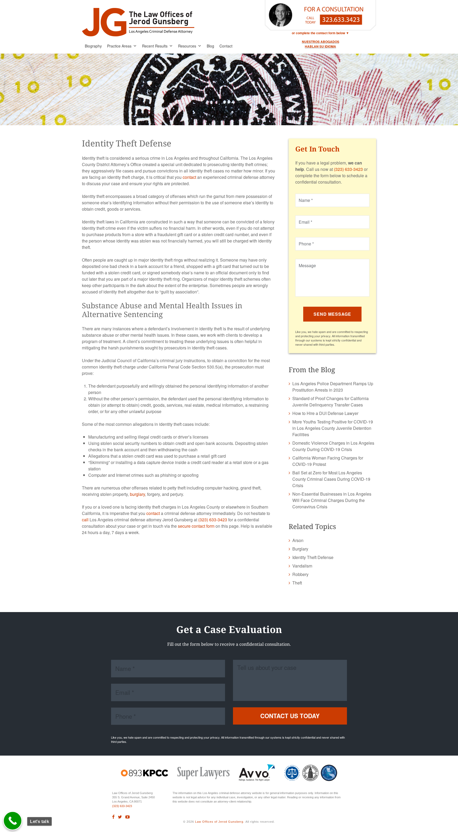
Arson (297, 540)
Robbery (300, 574)
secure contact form (196, 526)
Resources (187, 46)
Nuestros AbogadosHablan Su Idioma (320, 44)
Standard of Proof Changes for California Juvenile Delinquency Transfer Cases (330, 401)
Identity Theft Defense (312, 557)
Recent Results (155, 46)
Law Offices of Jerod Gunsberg (219, 821)
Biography (93, 46)
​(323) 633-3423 (122, 806)
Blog (210, 46)
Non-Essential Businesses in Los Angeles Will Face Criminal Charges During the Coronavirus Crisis (331, 500)
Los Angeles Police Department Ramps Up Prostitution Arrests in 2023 (332, 386)
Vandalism (302, 566)
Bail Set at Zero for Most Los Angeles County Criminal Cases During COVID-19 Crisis (331, 479)
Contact (225, 46)
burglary (137, 494)
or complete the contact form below (318, 33)
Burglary (300, 549)
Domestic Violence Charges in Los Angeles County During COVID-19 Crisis (333, 446)
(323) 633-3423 (212, 520)
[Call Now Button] (12, 820)
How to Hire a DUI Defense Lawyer (325, 413)
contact (189, 177)
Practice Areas (119, 46)
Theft (297, 583)
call (85, 520)
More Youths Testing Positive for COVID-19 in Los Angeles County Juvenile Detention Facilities (332, 428)
